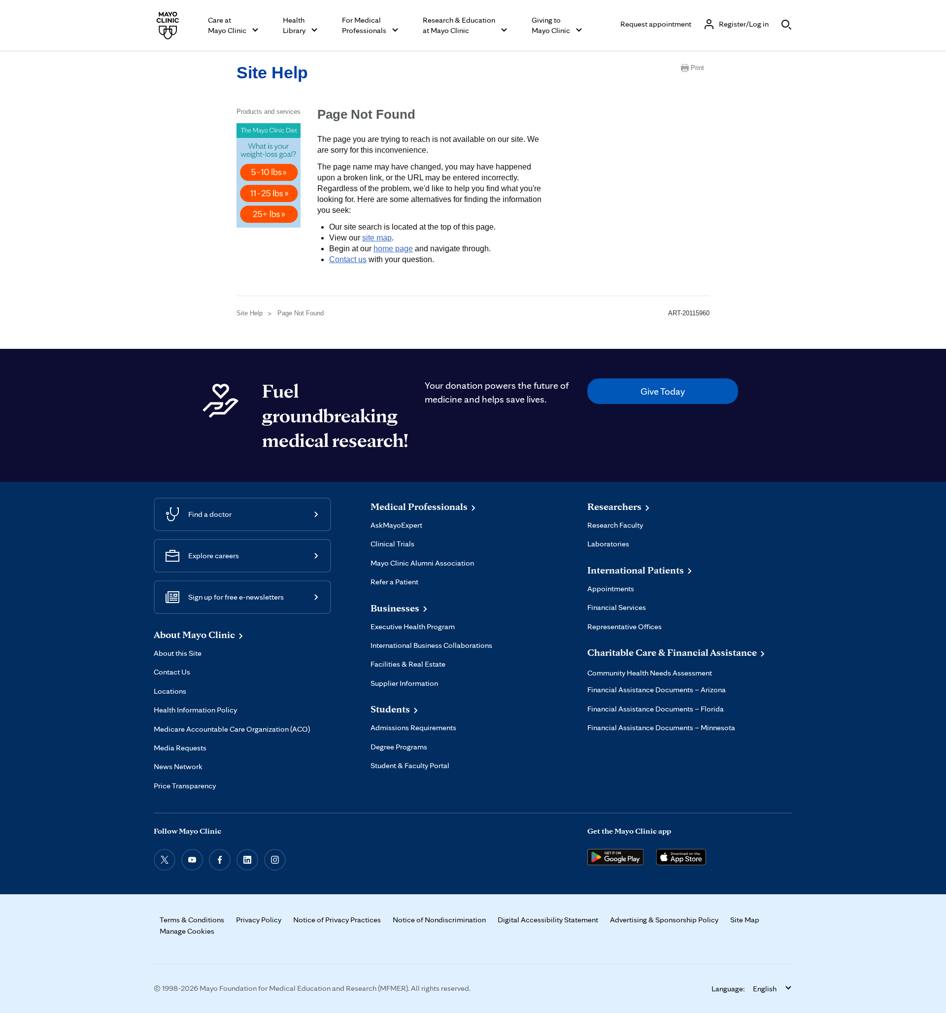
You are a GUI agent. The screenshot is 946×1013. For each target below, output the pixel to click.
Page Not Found (300, 313)
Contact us (348, 259)
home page (393, 248)
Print (697, 67)
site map (377, 238)
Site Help (272, 72)
